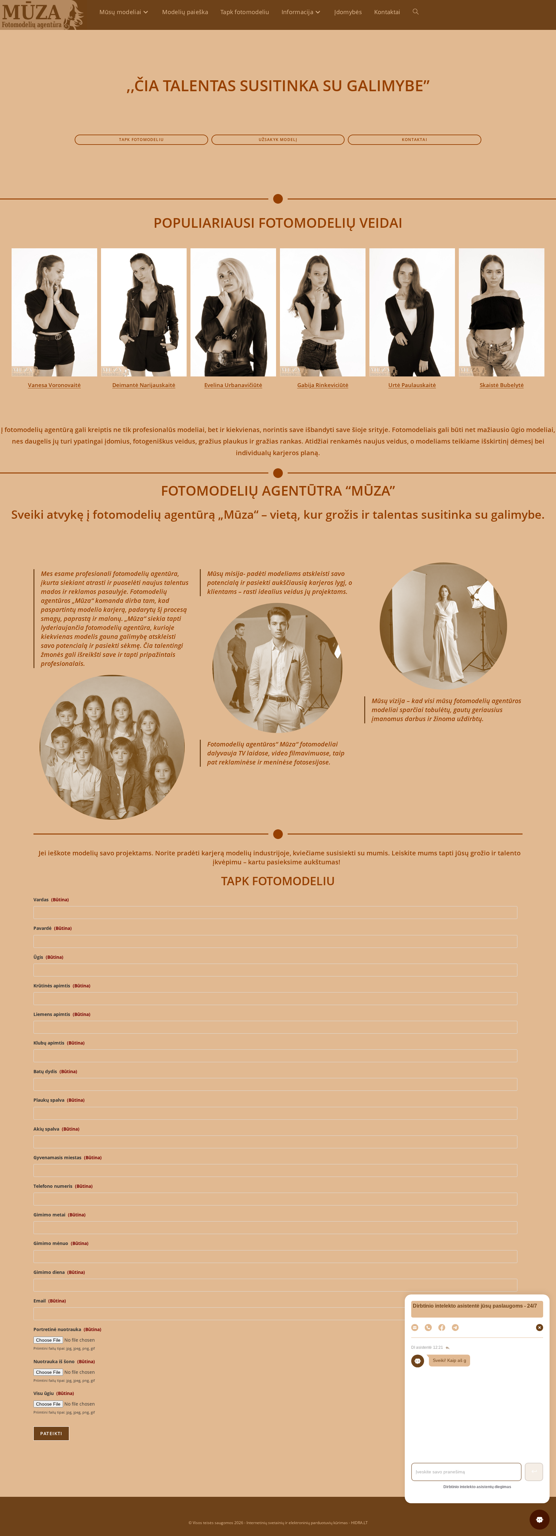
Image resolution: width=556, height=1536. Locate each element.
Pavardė (52, 928)
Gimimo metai (59, 1215)
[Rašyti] (455, 1327)
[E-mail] (414, 1327)
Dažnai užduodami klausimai (476, 1381)
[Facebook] (441, 1327)
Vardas (51, 900)
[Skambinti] (428, 1327)
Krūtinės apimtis (61, 986)
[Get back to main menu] (446, 1347)
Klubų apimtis (59, 1043)
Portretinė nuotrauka (67, 1329)
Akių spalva (56, 1129)
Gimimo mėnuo (60, 1243)
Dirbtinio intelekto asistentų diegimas (477, 1487)
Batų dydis (55, 1071)
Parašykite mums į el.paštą (476, 1417)
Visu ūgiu (53, 1393)
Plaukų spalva (59, 1100)
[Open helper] (540, 1520)
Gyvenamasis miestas (67, 1158)
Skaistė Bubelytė (412, 385)
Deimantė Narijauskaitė (54, 385)
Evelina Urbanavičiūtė (144, 385)
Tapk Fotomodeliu (476, 1399)
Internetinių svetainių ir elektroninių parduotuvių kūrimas (297, 1522)
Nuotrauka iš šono (64, 1361)
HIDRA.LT (359, 1522)
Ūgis (48, 957)
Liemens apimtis (61, 1014)
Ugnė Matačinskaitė (501, 385)
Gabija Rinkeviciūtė (233, 385)
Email (49, 1301)
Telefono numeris (63, 1186)
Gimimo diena (59, 1272)
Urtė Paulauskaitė (323, 385)
